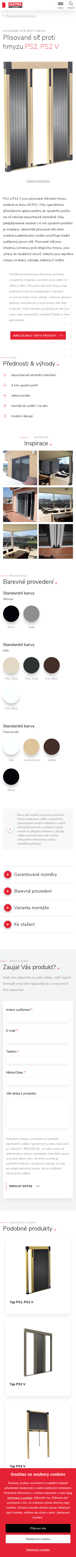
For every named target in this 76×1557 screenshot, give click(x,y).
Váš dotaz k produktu (21, 1093)
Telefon (12, 1051)
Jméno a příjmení (19, 1009)
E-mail (12, 1030)
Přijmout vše (38, 1528)
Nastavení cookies (38, 1549)
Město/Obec (16, 1072)
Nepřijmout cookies (38, 1539)
